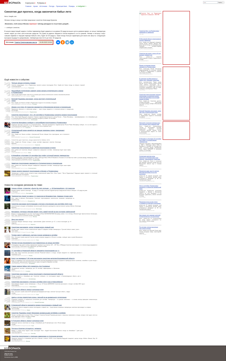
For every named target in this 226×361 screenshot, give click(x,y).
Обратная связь (8, 353)
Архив (35, 6)
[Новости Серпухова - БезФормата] (10, 2)
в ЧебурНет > (81, 6)
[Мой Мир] (72, 42)
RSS (17, 357)
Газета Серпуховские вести (26, 42)
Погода (51, 6)
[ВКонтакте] (58, 42)
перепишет (33, 24)
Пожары (72, 6)
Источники (43, 6)
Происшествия (61, 6)
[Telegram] (67, 42)
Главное (28, 6)
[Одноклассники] (63, 42)
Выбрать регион (8, 355)
